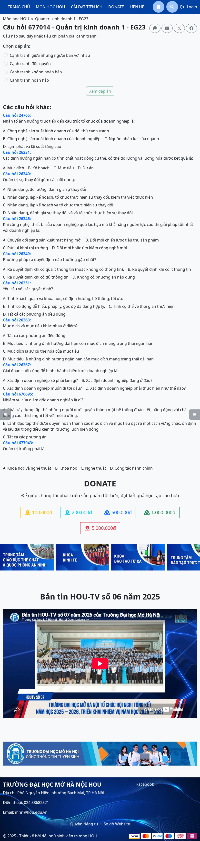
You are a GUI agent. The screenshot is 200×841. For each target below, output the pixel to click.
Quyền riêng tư (84, 824)
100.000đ (38, 512)
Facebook (145, 784)
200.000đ (78, 512)
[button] (158, 7)
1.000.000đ (159, 512)
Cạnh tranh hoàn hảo (29, 80)
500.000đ (118, 512)
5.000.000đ (100, 528)
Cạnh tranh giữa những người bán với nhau (50, 55)
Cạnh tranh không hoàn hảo (36, 72)
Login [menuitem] (188, 7)
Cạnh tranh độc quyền (30, 63)
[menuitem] (19, 7)
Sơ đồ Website (117, 824)
